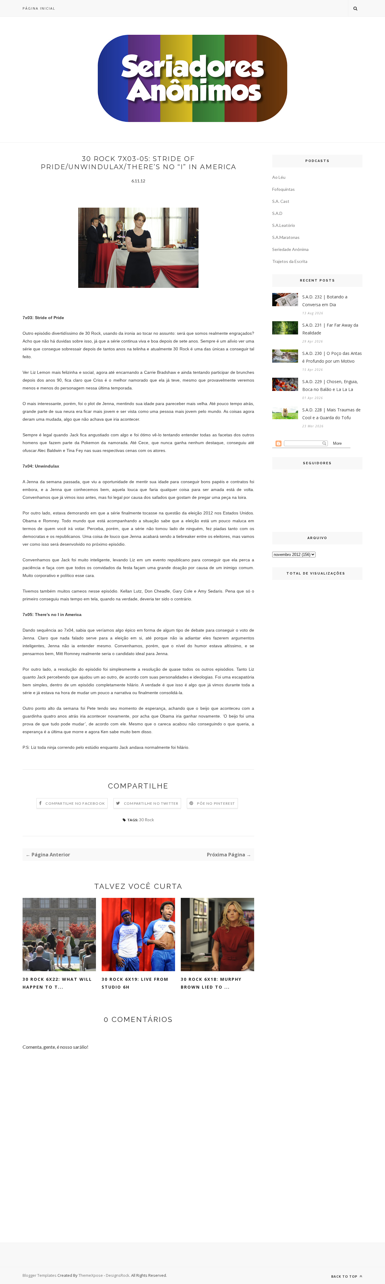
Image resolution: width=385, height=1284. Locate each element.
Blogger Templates (40, 1275)
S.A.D (277, 213)
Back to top (345, 1276)
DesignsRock (117, 1275)
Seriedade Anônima (290, 249)
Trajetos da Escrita (289, 261)
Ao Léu (278, 177)
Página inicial (39, 8)
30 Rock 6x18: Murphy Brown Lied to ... (211, 983)
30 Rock (146, 819)
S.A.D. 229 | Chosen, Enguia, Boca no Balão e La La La (330, 385)
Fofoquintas (283, 189)
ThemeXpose (91, 1275)
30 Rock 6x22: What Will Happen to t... (57, 983)
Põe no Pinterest (216, 803)
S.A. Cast (280, 201)
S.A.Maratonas (286, 237)
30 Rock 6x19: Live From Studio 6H (135, 983)
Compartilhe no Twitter (151, 803)
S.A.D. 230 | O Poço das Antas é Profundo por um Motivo (332, 357)
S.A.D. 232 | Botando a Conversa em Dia (324, 300)
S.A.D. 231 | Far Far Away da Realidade (330, 329)
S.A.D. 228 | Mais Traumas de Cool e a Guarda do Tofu (331, 413)
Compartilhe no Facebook (75, 803)
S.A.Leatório (283, 225)
